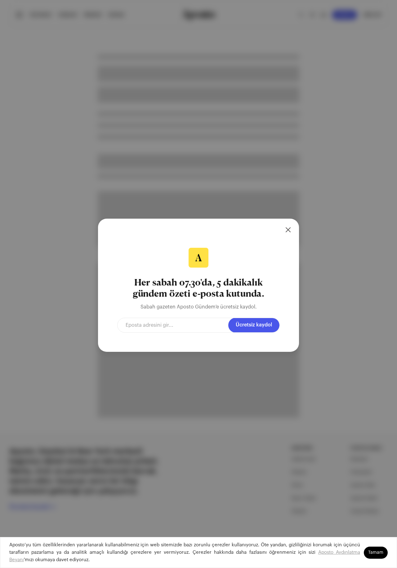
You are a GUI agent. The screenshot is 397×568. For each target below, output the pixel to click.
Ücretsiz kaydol (254, 324)
